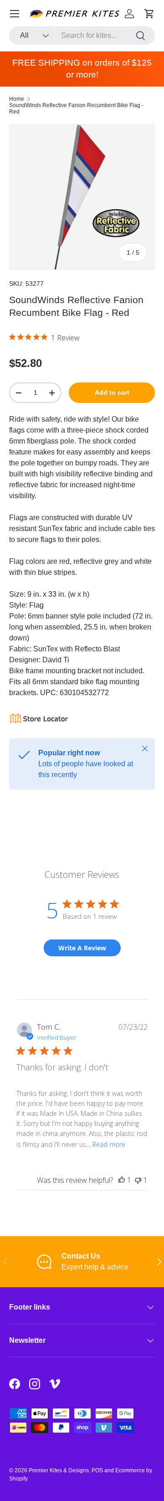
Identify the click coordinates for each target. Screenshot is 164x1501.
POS (97, 1470)
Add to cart (112, 392)
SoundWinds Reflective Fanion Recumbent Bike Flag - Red (76, 108)
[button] (149, 14)
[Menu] (15, 14)
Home (16, 99)
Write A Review (82, 948)
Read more (108, 1144)
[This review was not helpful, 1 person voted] (138, 1180)
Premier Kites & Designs (59, 1470)
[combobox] (82, 35)
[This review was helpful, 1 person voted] (121, 1180)
